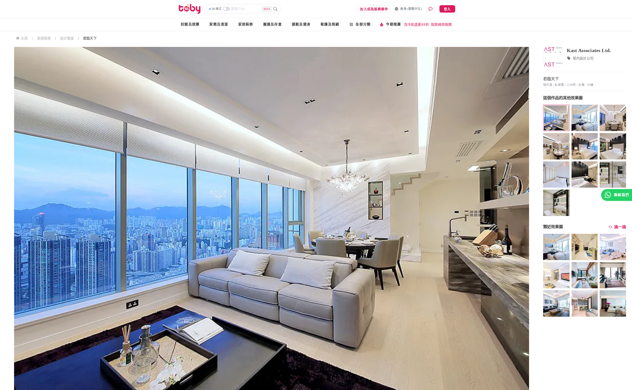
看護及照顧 (329, 24)
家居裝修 (245, 24)
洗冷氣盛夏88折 (416, 24)
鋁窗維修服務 (441, 24)
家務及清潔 (218, 24)
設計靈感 (67, 38)
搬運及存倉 (272, 24)
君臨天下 (90, 38)
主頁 (24, 38)
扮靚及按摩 (190, 24)
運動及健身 (301, 24)
